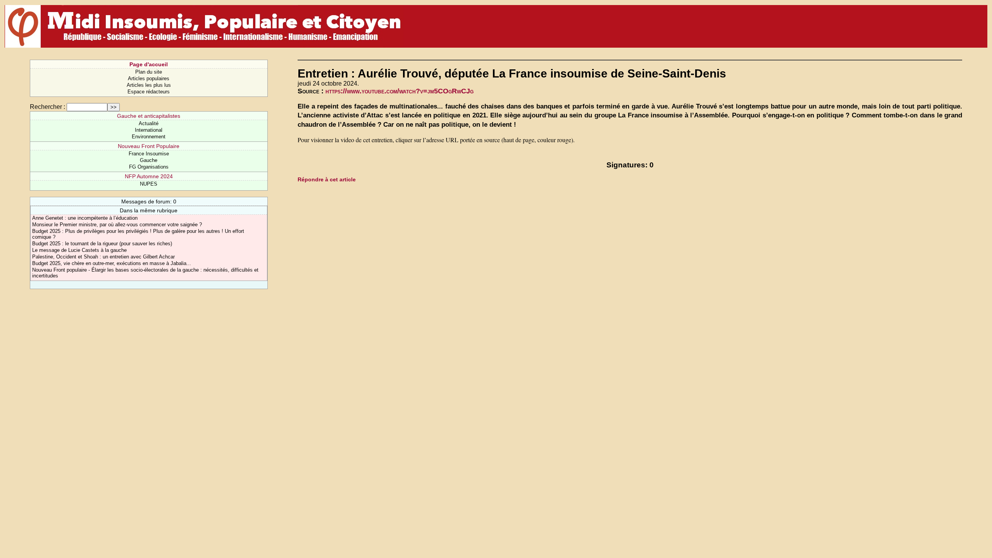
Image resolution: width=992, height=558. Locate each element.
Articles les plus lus (149, 85)
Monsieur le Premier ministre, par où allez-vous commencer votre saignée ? (117, 224)
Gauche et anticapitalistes (148, 116)
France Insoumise (149, 154)
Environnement (148, 137)
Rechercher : (47, 106)
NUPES (148, 184)
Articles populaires (148, 78)
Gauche (148, 160)
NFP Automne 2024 (149, 176)
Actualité (148, 123)
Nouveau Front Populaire (148, 146)
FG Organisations (149, 167)
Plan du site (148, 72)
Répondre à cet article (327, 179)
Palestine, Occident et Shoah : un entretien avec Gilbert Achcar (103, 257)
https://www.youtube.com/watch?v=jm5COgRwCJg (400, 91)
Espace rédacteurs (148, 92)
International (148, 130)
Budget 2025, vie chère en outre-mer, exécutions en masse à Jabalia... (111, 263)
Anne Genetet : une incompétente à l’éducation (85, 218)
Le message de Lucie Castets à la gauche (79, 250)
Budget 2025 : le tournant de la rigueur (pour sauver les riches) (102, 243)
